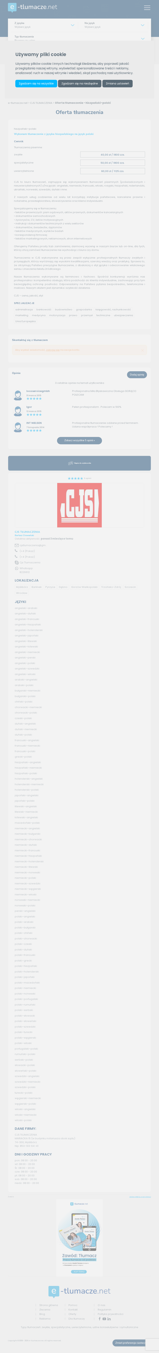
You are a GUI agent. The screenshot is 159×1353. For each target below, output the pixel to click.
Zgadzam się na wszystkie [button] (36, 83)
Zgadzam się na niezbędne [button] (79, 83)
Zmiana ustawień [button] (117, 83)
